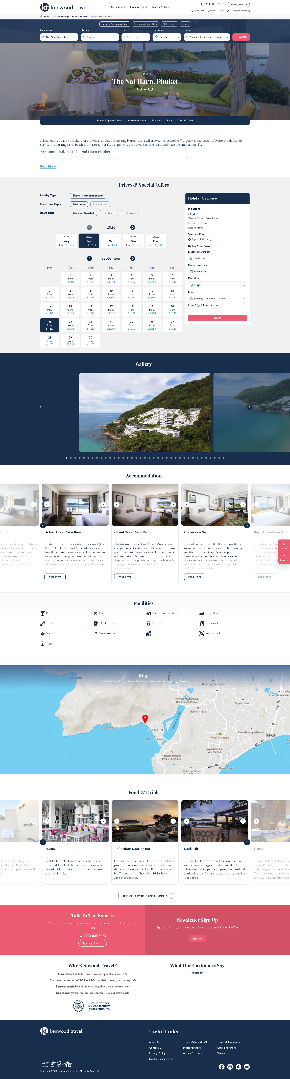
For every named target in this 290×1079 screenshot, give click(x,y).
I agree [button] (13, 1073)
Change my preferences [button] (56, 1073)
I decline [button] (29, 1073)
